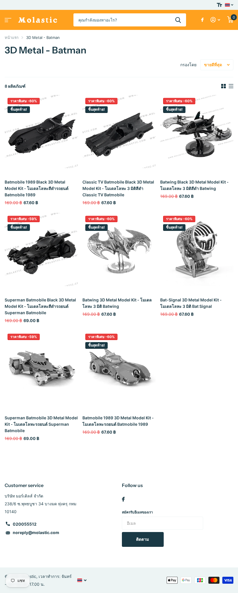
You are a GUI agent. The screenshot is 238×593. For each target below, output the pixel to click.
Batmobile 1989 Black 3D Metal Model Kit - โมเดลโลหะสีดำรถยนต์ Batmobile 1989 (36, 188)
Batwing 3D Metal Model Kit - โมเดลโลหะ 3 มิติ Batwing (117, 303)
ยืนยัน (178, 19)
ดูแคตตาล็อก (7, 18)
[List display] (231, 86)
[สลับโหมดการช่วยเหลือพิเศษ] (219, 5)
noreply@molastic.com (36, 532)
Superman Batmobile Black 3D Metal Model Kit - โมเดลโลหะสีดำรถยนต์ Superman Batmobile (40, 306)
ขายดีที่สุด (213, 64)
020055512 (25, 524)
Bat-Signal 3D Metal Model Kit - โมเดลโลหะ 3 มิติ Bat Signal (191, 303)
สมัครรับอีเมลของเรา (137, 512)
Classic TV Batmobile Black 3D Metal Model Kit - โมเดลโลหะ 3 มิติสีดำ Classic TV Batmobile (118, 188)
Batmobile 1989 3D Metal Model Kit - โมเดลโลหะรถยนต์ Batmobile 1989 (118, 421)
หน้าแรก (12, 37)
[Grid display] (223, 86)
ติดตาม (143, 539)
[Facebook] (123, 499)
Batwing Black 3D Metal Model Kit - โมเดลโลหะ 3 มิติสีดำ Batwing (194, 185)
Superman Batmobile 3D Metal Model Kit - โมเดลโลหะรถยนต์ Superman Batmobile (41, 424)
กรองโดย (188, 64)
